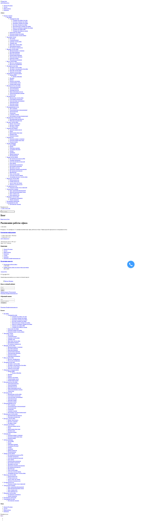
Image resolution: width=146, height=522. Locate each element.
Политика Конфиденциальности (9, 293)
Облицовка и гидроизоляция (14, 73)
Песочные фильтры (15, 52)
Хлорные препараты (15, 160)
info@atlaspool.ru (5, 3)
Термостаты (13, 94)
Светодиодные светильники (17, 101)
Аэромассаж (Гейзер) (12, 128)
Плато (11, 131)
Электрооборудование (12, 189)
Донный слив (13, 43)
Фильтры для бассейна (12, 49)
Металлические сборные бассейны (22, 26)
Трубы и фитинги (11, 143)
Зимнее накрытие (14, 199)
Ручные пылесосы (14, 181)
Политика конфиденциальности (12, 258)
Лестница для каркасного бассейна (19, 69)
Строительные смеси (15, 82)
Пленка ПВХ (13, 75)
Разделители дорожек (15, 204)
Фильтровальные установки (17, 50)
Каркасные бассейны (15, 32)
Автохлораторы (14, 111)
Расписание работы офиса (10, 264)
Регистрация (12, 292)
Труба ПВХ (13, 145)
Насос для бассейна (12, 61)
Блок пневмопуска (14, 195)
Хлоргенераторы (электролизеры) (18, 110)
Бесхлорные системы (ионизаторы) (19, 116)
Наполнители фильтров (16, 60)
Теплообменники (14, 88)
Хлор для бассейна (14, 174)
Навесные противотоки (16, 120)
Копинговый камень (15, 84)
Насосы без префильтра (16, 64)
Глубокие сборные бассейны (20, 22)
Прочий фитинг (14, 155)
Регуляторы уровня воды (16, 47)
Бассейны (9, 17)
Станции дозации (14, 114)
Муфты (12, 151)
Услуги (5, 7)
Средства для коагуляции (16, 175)
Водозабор (12, 38)
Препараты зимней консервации (18, 169)
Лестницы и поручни (12, 66)
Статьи (5, 255)
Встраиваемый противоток (17, 119)
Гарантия (6, 257)
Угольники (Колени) (15, 149)
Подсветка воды (11, 96)
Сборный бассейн (14, 18)
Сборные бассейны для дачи (20, 20)
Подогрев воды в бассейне (14, 85)
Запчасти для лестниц (15, 72)
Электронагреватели (15, 87)
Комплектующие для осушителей (18, 187)
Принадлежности (14, 154)
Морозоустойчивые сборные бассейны (23, 28)
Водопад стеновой (14, 125)
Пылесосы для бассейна (13, 178)
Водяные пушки (14, 126)
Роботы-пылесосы (14, 180)
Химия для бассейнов (12, 157)
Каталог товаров (8, 15)
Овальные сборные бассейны (20, 23)
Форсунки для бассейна (16, 44)
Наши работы (7, 8)
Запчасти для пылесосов (16, 184)
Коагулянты (13, 163)
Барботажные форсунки (16, 133)
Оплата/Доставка (8, 5)
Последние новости (7, 261)
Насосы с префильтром (16, 63)
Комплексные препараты (16, 164)
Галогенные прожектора (16, 99)
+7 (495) (5, 208)
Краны (11, 146)
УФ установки (13, 108)
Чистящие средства (15, 167)
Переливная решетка (15, 46)
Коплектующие (14, 142)
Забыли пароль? (5, 292)
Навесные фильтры (15, 53)
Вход (2, 515)
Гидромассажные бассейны (17, 34)
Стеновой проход (14, 40)
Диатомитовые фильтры (16, 56)
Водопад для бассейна (12, 122)
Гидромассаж (10, 137)
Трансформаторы (14, 102)
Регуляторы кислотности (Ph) (17, 158)
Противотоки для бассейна (14, 117)
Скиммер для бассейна (16, 41)
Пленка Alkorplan (17, 76)
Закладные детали (11, 37)
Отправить (3, 302)
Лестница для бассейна (16, 67)
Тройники (12, 152)
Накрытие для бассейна (13, 196)
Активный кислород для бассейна (18, 177)
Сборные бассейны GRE (19, 29)
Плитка (12, 79)
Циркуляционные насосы (16, 91)
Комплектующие (14, 58)
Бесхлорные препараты (16, 166)
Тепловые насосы (14, 90)
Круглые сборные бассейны (20, 25)
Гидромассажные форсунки (17, 140)
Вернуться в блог (5, 219)
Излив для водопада (15, 123)
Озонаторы (13, 113)
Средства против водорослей (17, 161)
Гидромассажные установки (17, 139)
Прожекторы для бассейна (16, 98)
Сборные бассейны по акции (20, 31)
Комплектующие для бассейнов (18, 35)
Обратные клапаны (15, 148)
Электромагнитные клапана (17, 93)
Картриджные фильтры (16, 55)
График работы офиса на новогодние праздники (16, 267)
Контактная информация (8, 232)
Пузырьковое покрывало (16, 198)
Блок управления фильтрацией (18, 190)
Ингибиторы (13, 172)
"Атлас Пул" (4, 271)
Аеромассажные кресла (16, 129)
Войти (2, 290)
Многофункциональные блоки (18, 192)
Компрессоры (13, 134)
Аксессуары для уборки (16, 183)
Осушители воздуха (12, 186)
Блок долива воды (14, 193)
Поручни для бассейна (15, 70)
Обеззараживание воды (13, 107)
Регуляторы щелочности (16, 171)
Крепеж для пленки (15, 81)
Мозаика (12, 78)
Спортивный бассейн (12, 202)
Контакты (6, 10)
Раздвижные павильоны (13, 201)
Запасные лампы (14, 104)
